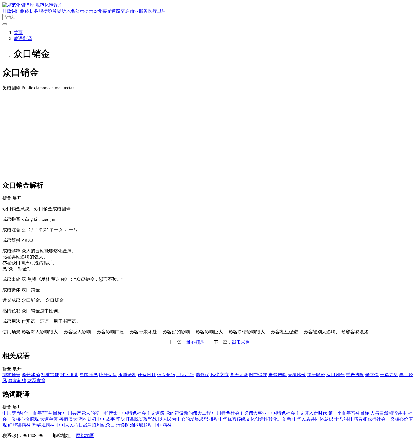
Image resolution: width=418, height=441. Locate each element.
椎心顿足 (195, 342)
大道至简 (49, 419)
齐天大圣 (239, 374)
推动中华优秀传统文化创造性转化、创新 (250, 419)
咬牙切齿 (108, 374)
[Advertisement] (209, 135)
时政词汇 (11, 11)
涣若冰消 (31, 374)
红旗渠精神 (19, 425)
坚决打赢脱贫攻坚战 (136, 419)
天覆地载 (297, 374)
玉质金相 (127, 374)
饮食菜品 (102, 11)
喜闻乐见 (89, 374)
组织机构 (29, 11)
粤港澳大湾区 (72, 419)
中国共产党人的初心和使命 (90, 413)
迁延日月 (147, 374)
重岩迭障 (355, 374)
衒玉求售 (241, 342)
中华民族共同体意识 (312, 419)
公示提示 (84, 11)
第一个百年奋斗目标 (348, 413)
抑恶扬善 (11, 374)
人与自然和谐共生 (388, 413)
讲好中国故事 (101, 419)
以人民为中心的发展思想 (183, 419)
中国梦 (9, 413)
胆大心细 (185, 374)
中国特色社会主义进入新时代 (297, 413)
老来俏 (372, 374)
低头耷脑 (166, 374)
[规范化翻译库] (18, 5)
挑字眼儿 (69, 374)
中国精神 (163, 425)
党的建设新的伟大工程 (188, 413)
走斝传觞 (277, 374)
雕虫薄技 (258, 374)
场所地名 (66, 11)
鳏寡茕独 (17, 380)
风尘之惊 (219, 374)
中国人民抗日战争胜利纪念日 (85, 425)
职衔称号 (48, 11)
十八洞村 (343, 419)
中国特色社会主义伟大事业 (239, 413)
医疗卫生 (157, 11)
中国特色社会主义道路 (141, 413)
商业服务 (139, 11)
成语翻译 (23, 38)
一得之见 (389, 374)
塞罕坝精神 (43, 425)
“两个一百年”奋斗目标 (39, 413)
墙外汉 (202, 374)
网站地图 (85, 435)
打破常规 (50, 374)
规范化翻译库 (49, 5)
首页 (18, 32)
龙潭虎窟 (36, 380)
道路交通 (120, 11)
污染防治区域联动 (134, 425)
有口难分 (335, 374)
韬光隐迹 (316, 374)
